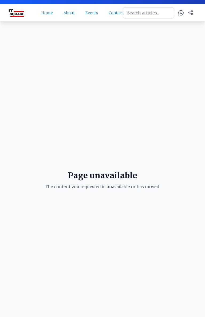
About (69, 12)
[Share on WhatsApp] (181, 13)
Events (91, 12)
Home (47, 12)
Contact (116, 12)
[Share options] (190, 12)
